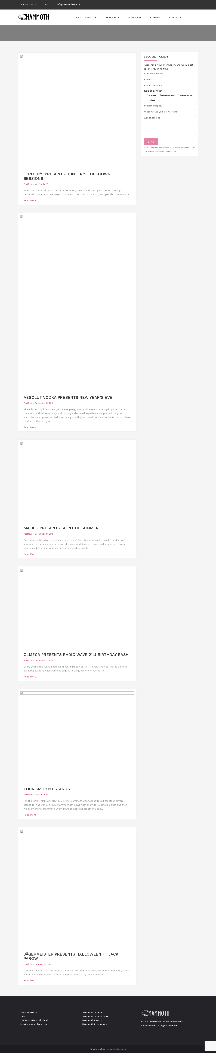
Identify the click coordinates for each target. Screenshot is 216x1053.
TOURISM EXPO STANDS (47, 789)
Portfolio (134, 17)
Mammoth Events (91, 1012)
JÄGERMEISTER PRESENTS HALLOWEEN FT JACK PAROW (71, 956)
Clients (155, 17)
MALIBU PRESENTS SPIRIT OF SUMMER (61, 528)
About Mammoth (86, 17)
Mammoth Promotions (94, 1016)
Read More (30, 200)
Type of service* (153, 91)
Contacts (175, 17)
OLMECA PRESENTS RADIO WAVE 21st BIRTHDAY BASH (76, 654)
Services (111, 17)
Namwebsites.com (116, 1049)
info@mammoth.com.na (68, 4)
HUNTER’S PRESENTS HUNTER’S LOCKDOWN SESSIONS (67, 176)
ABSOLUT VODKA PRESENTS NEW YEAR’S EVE (68, 397)
